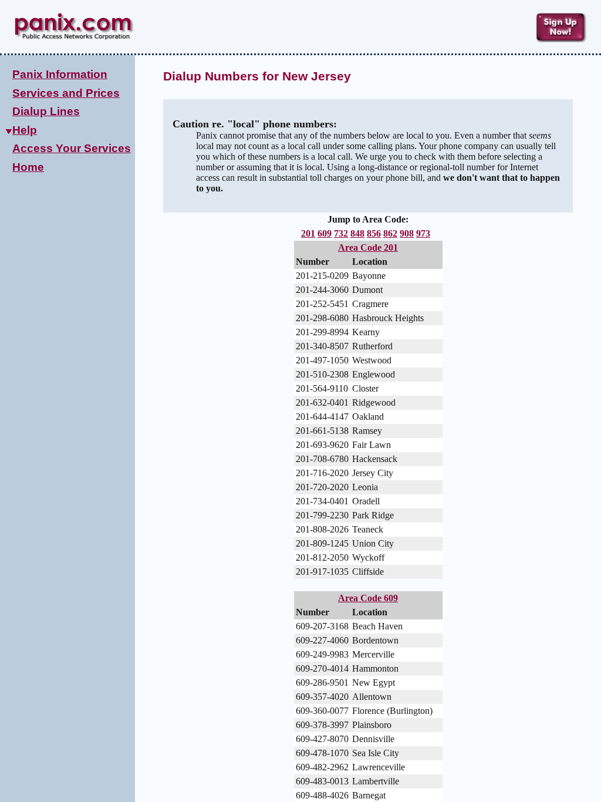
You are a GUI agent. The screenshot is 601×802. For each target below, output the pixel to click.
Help (24, 130)
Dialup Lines (46, 111)
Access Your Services (71, 148)
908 (407, 233)
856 (374, 233)
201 (308, 233)
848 (357, 233)
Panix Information (59, 74)
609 (325, 233)
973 (423, 233)
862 (390, 233)
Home (28, 167)
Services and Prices (66, 93)
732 (341, 233)
